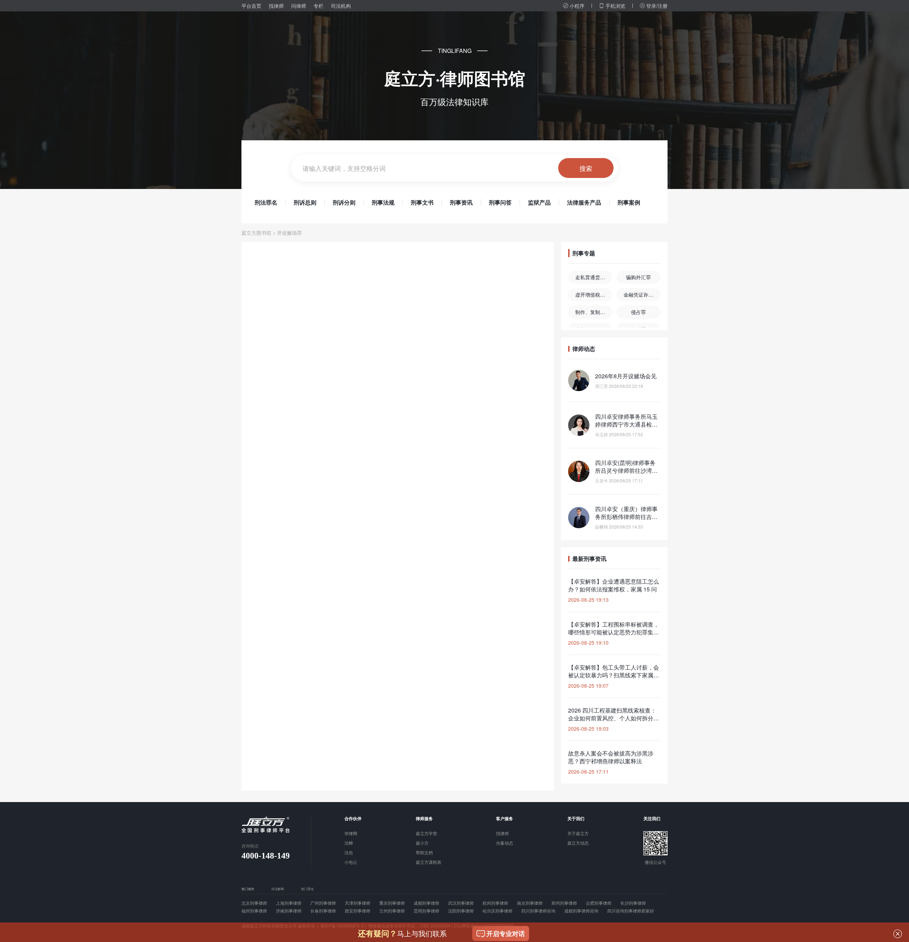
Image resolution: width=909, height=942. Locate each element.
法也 (348, 852)
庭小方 (422, 843)
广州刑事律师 (323, 903)
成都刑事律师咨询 (581, 911)
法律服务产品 (584, 202)
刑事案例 (628, 202)
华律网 (350, 833)
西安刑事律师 (357, 911)
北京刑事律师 (254, 903)
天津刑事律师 (357, 903)
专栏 (318, 5)
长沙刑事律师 (633, 903)
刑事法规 (383, 202)
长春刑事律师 (323, 911)
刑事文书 (422, 202)
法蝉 (348, 843)
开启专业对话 (505, 933)
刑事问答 (500, 202)
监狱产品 (539, 202)
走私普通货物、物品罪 (593, 277)
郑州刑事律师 (564, 903)
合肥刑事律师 (598, 903)
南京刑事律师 (530, 903)
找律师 (276, 5)
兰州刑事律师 (392, 911)
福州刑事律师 (254, 911)
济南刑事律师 (288, 911)
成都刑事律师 (426, 903)
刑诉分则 (344, 202)
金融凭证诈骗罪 (641, 294)
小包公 (350, 862)
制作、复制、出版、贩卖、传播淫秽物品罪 (593, 311)
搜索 (585, 168)
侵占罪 (638, 311)
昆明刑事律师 (426, 911)
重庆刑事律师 (392, 903)
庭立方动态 (578, 843)
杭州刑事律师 (495, 903)
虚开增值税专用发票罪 (593, 294)
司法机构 (341, 5)
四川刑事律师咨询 (538, 911)
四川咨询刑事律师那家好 (630, 911)
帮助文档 (424, 852)
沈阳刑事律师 (461, 911)
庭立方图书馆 (256, 232)
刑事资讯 (461, 202)
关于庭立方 (578, 833)
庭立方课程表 (428, 862)
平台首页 (251, 5)
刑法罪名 (266, 202)
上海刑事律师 (288, 903)
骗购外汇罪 (638, 277)
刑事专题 (583, 253)
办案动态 (504, 843)
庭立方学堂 (426, 833)
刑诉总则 (305, 202)
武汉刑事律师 (461, 903)
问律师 (298, 5)
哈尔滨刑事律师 (497, 911)
